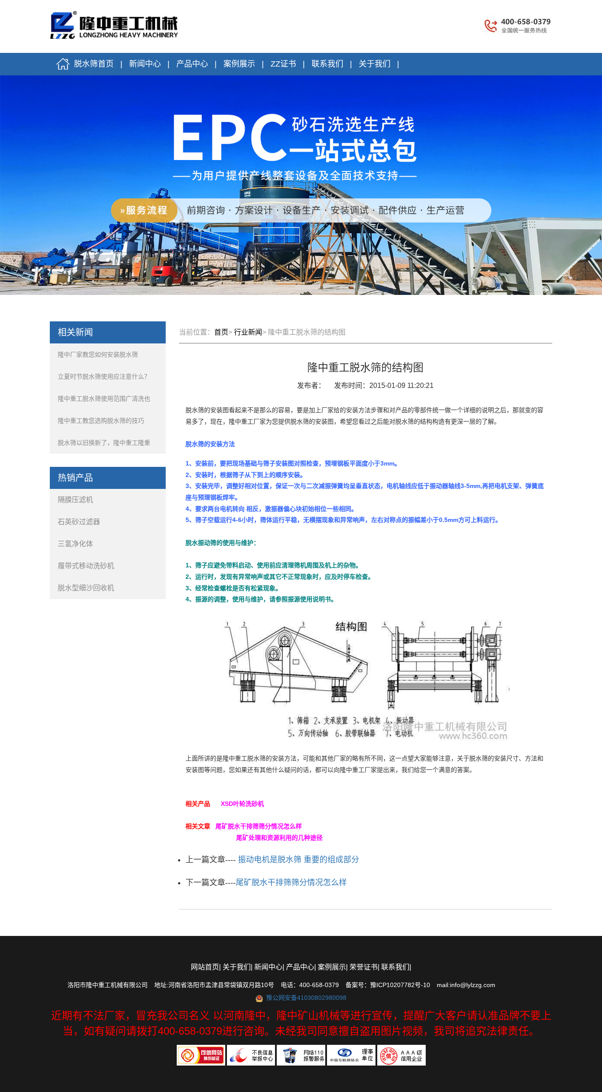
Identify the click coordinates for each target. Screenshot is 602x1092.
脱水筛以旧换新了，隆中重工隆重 (104, 442)
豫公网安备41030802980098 (306, 997)
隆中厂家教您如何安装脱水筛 (98, 354)
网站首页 (205, 967)
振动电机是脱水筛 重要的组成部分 (297, 859)
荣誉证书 (363, 967)
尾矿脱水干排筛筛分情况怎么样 (291, 882)
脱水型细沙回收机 (88, 588)
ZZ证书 (283, 64)
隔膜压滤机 (77, 499)
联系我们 (327, 64)
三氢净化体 (77, 544)
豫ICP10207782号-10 (400, 984)
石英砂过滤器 (81, 522)
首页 (221, 332)
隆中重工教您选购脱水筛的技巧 (101, 420)
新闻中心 (145, 64)
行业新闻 (248, 332)
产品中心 (192, 64)
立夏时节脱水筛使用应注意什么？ (104, 376)
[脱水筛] (115, 23)
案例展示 (239, 64)
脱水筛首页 (92, 64)
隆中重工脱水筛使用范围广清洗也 (104, 398)
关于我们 (374, 64)
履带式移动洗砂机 (88, 566)
